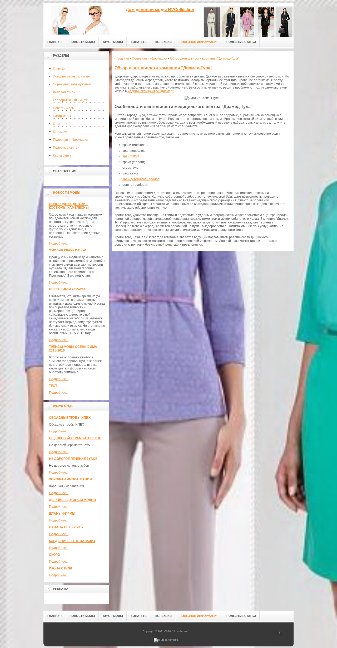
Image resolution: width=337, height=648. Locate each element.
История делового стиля (71, 76)
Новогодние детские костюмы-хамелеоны (69, 205)
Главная (59, 68)
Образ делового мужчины (72, 84)
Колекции (60, 132)
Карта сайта (62, 155)
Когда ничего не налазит (72, 541)
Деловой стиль (64, 92)
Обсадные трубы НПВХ (70, 418)
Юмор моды (62, 116)
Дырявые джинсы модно (72, 500)
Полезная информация (70, 140)
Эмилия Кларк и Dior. (68, 250)
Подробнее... (58, 243)
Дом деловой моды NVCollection (160, 9)
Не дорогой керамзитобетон (75, 438)
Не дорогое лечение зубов (73, 459)
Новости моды (64, 108)
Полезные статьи (66, 147)
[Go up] (280, 634)
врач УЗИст (131, 156)
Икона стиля (60, 568)
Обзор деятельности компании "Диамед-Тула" (163, 68)
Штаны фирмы (62, 513)
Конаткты (60, 124)
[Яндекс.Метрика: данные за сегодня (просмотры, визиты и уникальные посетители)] (166, 640)
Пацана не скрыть (66, 527)
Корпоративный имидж (70, 100)
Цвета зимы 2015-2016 (68, 289)
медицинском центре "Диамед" (150, 91)
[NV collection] (80, 19)
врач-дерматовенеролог (140, 179)
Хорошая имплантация (70, 479)
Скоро (54, 555)
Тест (53, 386)
